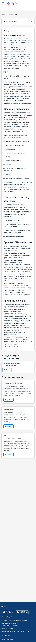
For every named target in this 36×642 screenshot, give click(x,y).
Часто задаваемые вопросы (10, 626)
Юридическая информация (10, 631)
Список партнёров (7, 639)
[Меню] (2, 3)
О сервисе (4, 620)
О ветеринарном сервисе (18, 620)
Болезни (10, 14)
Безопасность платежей (9, 623)
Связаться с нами (7, 628)
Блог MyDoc (25, 631)
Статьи (3, 14)
